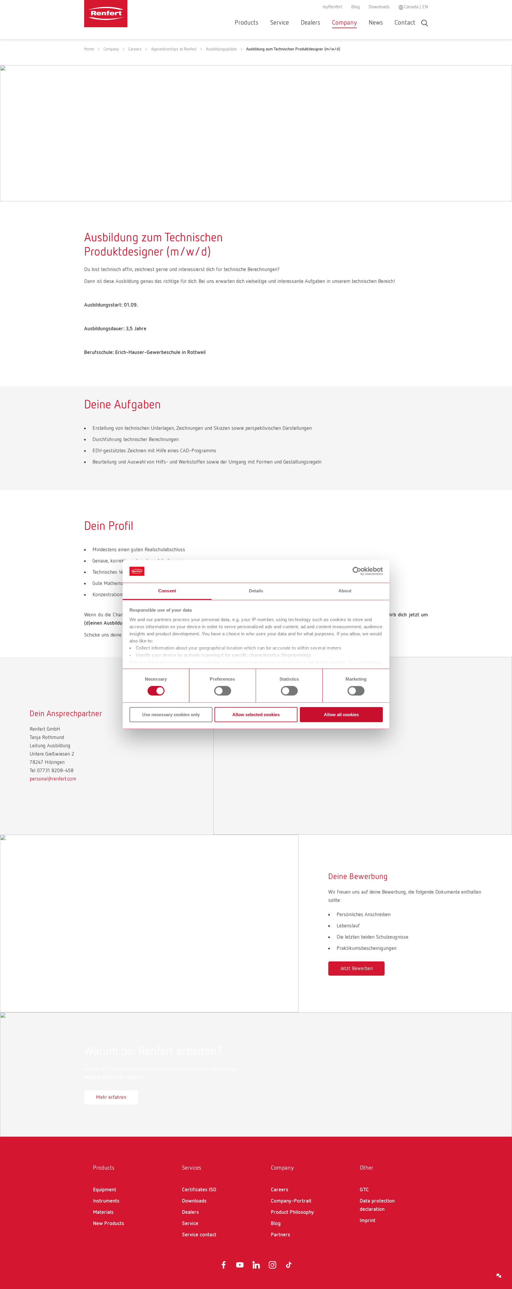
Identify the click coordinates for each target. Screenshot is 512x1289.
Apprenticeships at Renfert (173, 49)
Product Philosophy (292, 1212)
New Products (108, 1223)
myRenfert (332, 7)
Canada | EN (416, 7)
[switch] (222, 690)
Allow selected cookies (256, 714)
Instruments (106, 1201)
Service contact (199, 1234)
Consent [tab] (167, 590)
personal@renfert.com (53, 779)
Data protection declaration (377, 1205)
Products (246, 23)
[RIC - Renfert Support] (499, 1276)
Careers (135, 49)
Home (89, 49)
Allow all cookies (341, 714)
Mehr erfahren (111, 1097)
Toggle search (424, 23)
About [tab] (344, 590)
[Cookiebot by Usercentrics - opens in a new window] (357, 571)
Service (279, 23)
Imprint (367, 1220)
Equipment (104, 1189)
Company (344, 23)
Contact (405, 23)
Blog (355, 7)
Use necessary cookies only (171, 714)
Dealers (310, 23)
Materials (103, 1212)
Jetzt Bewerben (356, 968)
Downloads (379, 7)
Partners (280, 1234)
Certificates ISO (199, 1189)
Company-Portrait (291, 1201)
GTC (364, 1189)
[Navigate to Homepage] (124, 13)
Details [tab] (256, 590)
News (376, 23)
